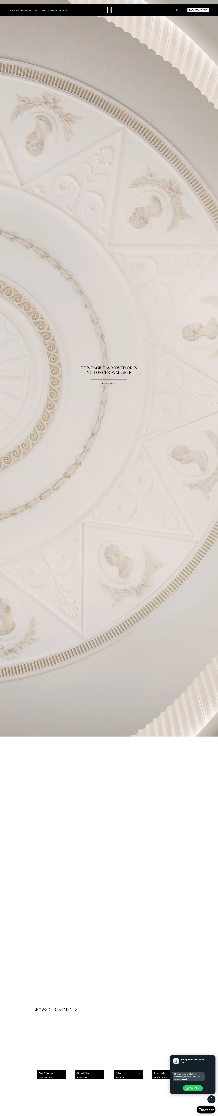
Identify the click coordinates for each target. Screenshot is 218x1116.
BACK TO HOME (109, 383)
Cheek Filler (82, 1077)
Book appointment (198, 10)
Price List (45, 10)
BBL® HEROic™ (45, 1077)
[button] (213, 1057)
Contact (63, 10)
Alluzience (120, 1077)
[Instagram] (176, 10)
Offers (54, 10)
